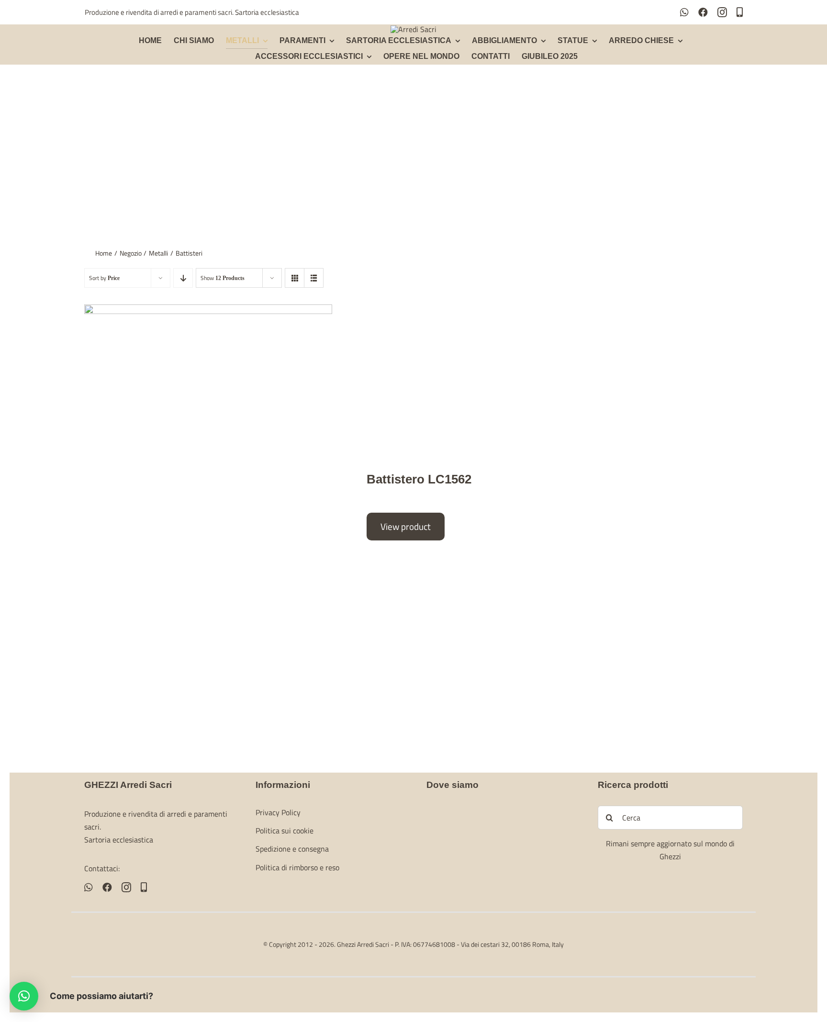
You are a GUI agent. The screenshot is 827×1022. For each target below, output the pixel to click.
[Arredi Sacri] (413, 29)
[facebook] (703, 12)
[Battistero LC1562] (208, 502)
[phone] (740, 12)
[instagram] (722, 12)
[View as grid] (294, 278)
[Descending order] (183, 278)
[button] (24, 996)
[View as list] (313, 278)
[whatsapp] (684, 12)
